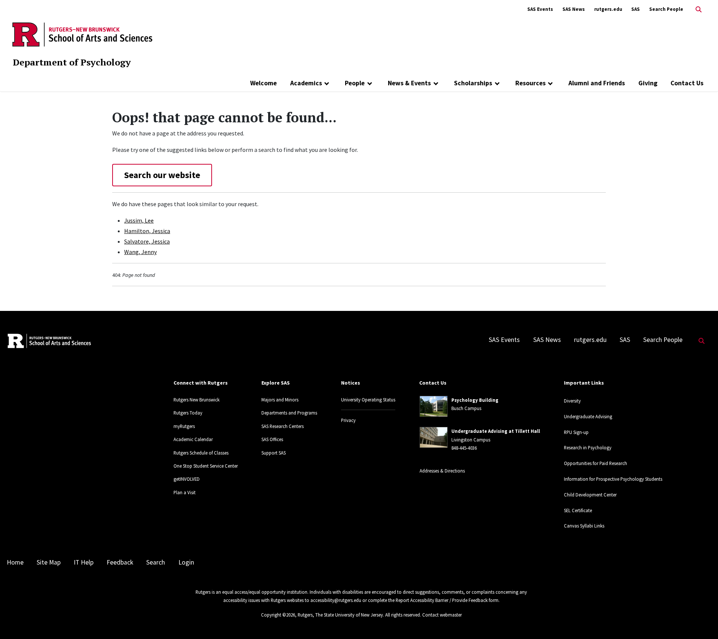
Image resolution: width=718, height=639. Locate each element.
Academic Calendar (193, 439)
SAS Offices (272, 439)
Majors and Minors (279, 400)
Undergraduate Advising (588, 416)
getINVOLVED (187, 479)
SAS (635, 9)
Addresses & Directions (442, 471)
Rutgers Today (188, 413)
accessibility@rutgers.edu (335, 600)
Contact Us (687, 83)
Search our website (162, 175)
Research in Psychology (587, 447)
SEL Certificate (578, 510)
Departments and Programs (289, 413)
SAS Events (540, 9)
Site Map (49, 562)
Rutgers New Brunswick (197, 400)
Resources (530, 83)
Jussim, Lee (139, 220)
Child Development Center (590, 495)
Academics (306, 83)
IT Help (83, 562)
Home (15, 562)
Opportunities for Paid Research (595, 463)
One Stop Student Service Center (206, 466)
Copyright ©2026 (278, 615)
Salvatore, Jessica (147, 241)
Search (155, 562)
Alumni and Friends (596, 83)
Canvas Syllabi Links (584, 526)
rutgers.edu (608, 9)
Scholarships (473, 83)
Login (186, 562)
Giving (647, 83)
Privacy (348, 420)
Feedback (120, 562)
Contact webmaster (442, 615)
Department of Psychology (72, 62)
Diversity (572, 401)
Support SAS (273, 453)
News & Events (409, 83)
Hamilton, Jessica (147, 231)
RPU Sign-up (576, 432)
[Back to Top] (701, 621)
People (355, 83)
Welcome (263, 83)
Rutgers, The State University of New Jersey (340, 615)
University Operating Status (368, 400)
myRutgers (184, 426)
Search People (666, 9)
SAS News (573, 9)
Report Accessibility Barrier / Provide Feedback (442, 600)
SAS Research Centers (282, 426)
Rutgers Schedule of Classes (201, 453)
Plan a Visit (185, 492)
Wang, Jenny (140, 252)
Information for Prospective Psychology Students (613, 479)
